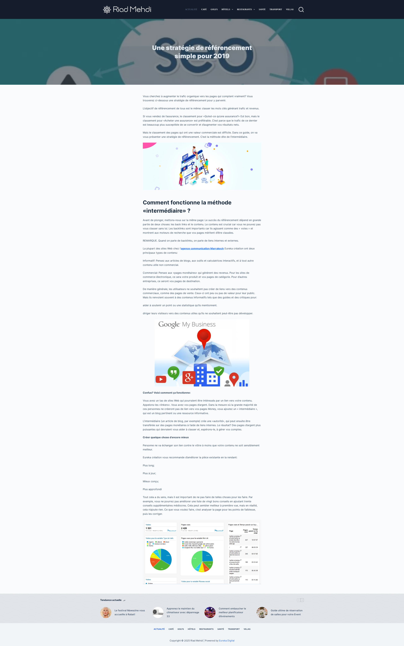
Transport (276, 9)
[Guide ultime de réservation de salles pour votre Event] (262, 612)
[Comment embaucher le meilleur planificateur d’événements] (210, 612)
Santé (262, 9)
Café (204, 9)
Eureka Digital (227, 640)
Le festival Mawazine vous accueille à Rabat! (130, 612)
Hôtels (226, 9)
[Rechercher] (301, 9)
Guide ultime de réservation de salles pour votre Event (287, 612)
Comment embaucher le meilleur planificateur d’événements (232, 612)
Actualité (191, 9)
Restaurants (244, 9)
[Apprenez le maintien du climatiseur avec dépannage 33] (157, 612)
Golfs (214, 9)
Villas (290, 9)
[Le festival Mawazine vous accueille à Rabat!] (105, 612)
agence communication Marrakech (202, 248)
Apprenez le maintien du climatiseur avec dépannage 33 (183, 612)
